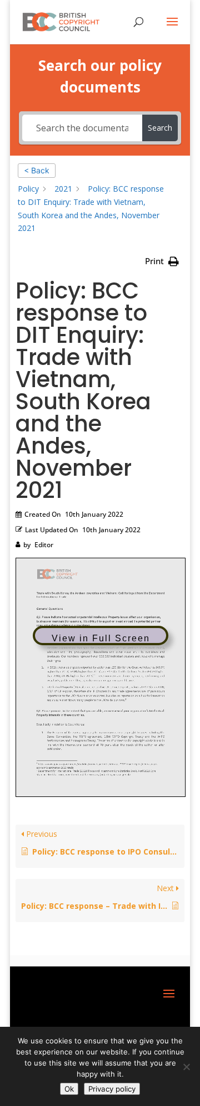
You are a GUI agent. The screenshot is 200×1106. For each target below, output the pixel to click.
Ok (69, 1088)
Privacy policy (112, 1088)
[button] (162, 261)
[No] (186, 1066)
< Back (36, 170)
